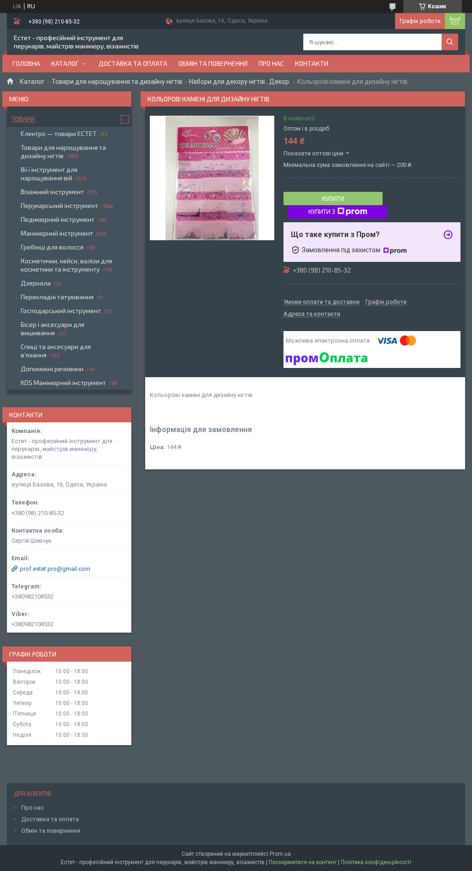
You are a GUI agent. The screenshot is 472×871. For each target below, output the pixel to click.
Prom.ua (280, 854)
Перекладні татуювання (57, 297)
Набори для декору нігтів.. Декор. (239, 81)
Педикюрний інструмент (57, 219)
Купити (333, 198)
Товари (23, 119)
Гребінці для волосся (52, 247)
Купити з (321, 211)
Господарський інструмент (61, 310)
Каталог (65, 63)
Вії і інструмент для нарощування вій (49, 174)
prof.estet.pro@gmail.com (55, 568)
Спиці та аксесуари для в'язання (56, 351)
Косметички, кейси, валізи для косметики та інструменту (66, 265)
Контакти (311, 63)
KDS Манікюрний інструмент (63, 382)
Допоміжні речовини (52, 369)
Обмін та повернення (213, 63)
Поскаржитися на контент (302, 862)
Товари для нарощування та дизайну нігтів (117, 81)
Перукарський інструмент (59, 205)
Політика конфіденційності (376, 862)
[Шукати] (450, 42)
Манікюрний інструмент (57, 233)
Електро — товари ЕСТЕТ (59, 133)
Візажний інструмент (52, 192)
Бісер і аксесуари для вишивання (52, 328)
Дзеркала (36, 283)
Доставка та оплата (133, 63)
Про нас (271, 63)
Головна (26, 63)
